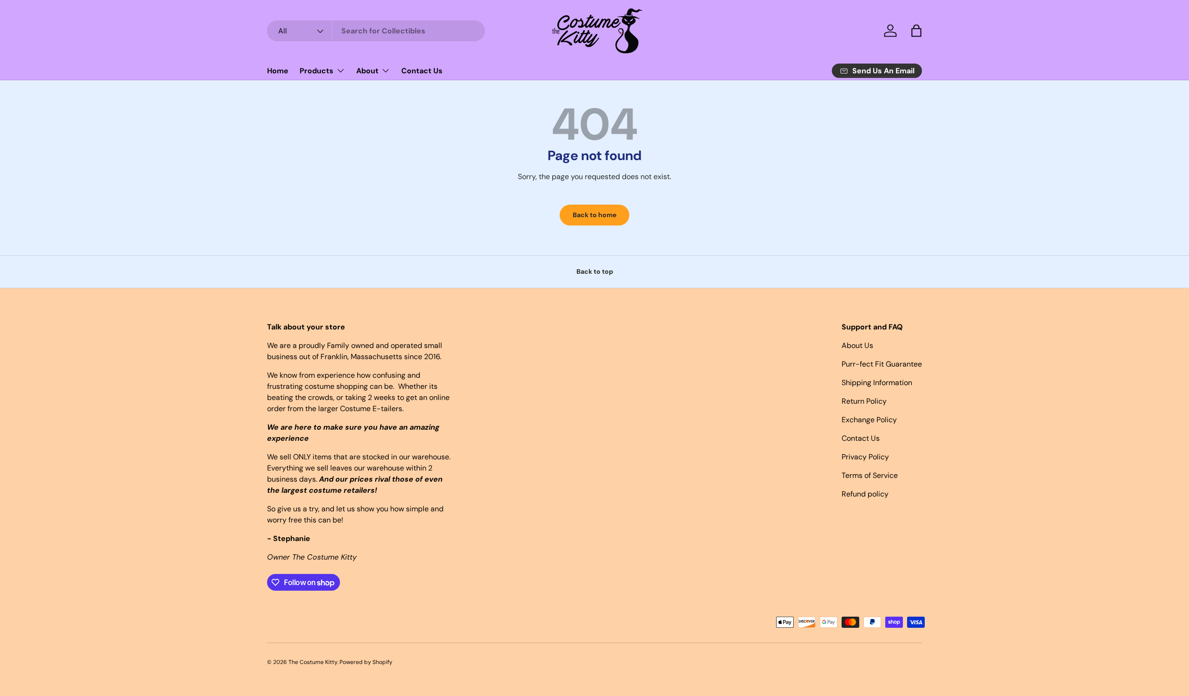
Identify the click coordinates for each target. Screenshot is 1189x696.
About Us (857, 345)
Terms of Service (870, 475)
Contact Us (422, 71)
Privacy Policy (865, 457)
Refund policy (865, 494)
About (367, 71)
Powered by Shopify (366, 662)
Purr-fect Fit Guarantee (882, 364)
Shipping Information (877, 382)
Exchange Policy (869, 420)
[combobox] (376, 30)
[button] (916, 30)
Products (316, 71)
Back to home (594, 215)
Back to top (594, 271)
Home (277, 71)
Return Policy (864, 401)
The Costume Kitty (312, 662)
